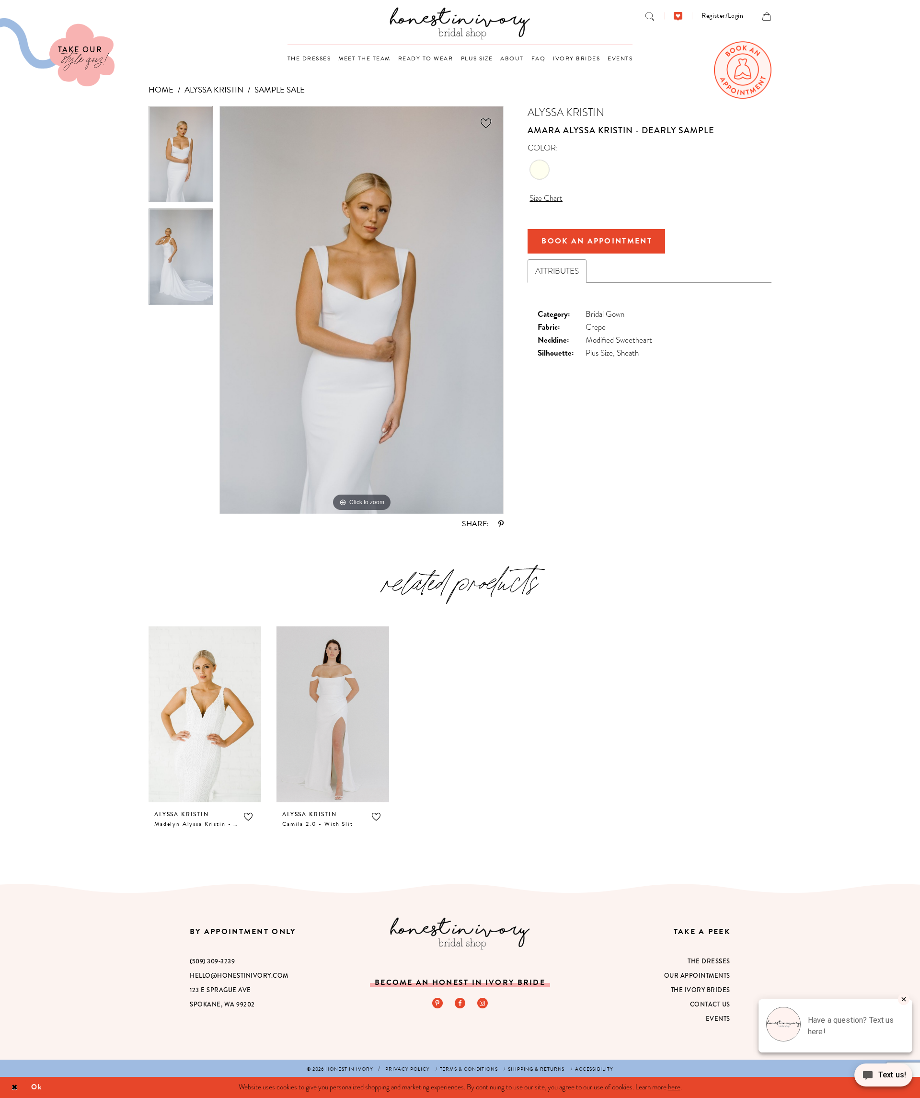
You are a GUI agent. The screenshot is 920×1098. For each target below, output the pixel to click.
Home (161, 90)
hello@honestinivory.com (239, 975)
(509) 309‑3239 (212, 961)
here (674, 1087)
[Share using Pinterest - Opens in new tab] (501, 524)
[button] (722, 15)
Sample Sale (279, 90)
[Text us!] (883, 1078)
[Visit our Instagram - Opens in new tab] (482, 1003)
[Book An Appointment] (742, 70)
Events (718, 1018)
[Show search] (650, 15)
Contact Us (710, 1004)
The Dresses (709, 961)
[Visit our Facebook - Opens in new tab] (460, 1003)
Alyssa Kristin (213, 90)
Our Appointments (697, 975)
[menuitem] (650, 15)
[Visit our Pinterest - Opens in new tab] (437, 1003)
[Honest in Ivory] (460, 933)
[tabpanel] (181, 157)
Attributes (557, 271)
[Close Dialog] (14, 1087)
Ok (36, 1087)
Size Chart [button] (546, 198)
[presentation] (205, 714)
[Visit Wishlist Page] (678, 15)
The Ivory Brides (700, 989)
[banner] (460, 23)
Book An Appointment (596, 241)
